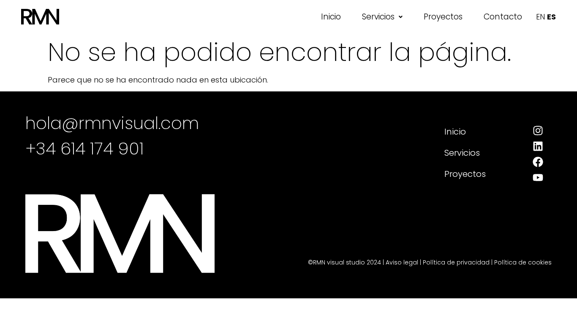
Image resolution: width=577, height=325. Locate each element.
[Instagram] (538, 130)
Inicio (331, 16)
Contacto (503, 16)
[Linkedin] (538, 146)
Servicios (378, 16)
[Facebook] (538, 162)
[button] (382, 16)
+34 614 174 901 (84, 148)
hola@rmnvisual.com (112, 123)
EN (540, 16)
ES (551, 16)
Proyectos (443, 16)
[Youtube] (538, 177)
